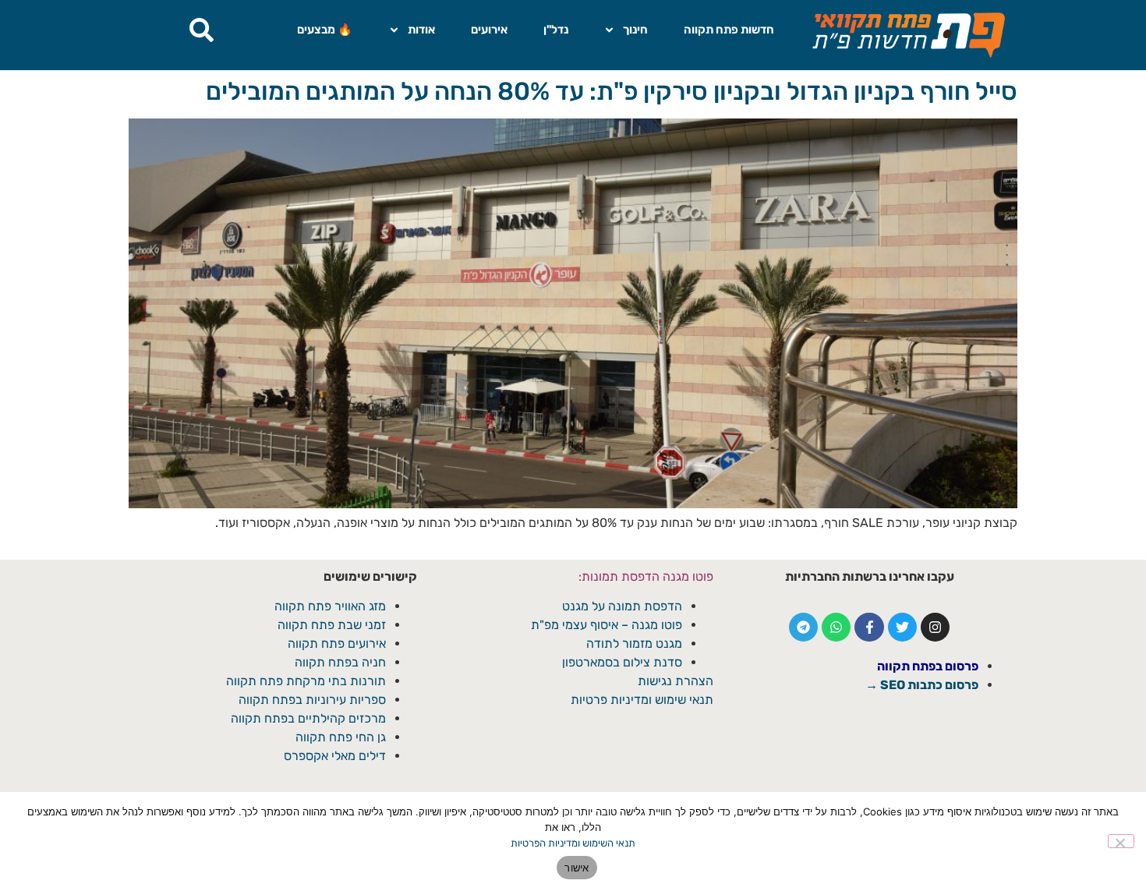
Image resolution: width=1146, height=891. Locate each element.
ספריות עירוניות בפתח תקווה (312, 699)
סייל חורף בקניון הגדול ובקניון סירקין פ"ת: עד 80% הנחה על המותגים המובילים (611, 91)
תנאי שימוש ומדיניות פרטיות (642, 699)
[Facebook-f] (868, 627)
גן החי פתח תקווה (340, 737)
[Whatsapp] (836, 627)
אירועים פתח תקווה (337, 643)
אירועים (489, 30)
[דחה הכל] (1121, 841)
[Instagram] (935, 627)
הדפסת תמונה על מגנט (622, 606)
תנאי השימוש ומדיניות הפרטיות (573, 843)
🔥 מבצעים (324, 30)
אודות (421, 30)
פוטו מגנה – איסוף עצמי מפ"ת (606, 624)
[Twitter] (902, 627)
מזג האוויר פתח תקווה (330, 606)
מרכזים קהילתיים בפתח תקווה (308, 718)
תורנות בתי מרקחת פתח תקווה (306, 681)
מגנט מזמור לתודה (632, 643)
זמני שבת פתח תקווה (332, 624)
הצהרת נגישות (675, 681)
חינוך (635, 30)
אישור (576, 867)
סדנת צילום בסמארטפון (622, 662)
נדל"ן (555, 30)
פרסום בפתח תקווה (927, 666)
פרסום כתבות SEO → (921, 684)
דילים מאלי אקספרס (335, 755)
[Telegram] (803, 627)
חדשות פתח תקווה (729, 30)
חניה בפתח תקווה (340, 662)
